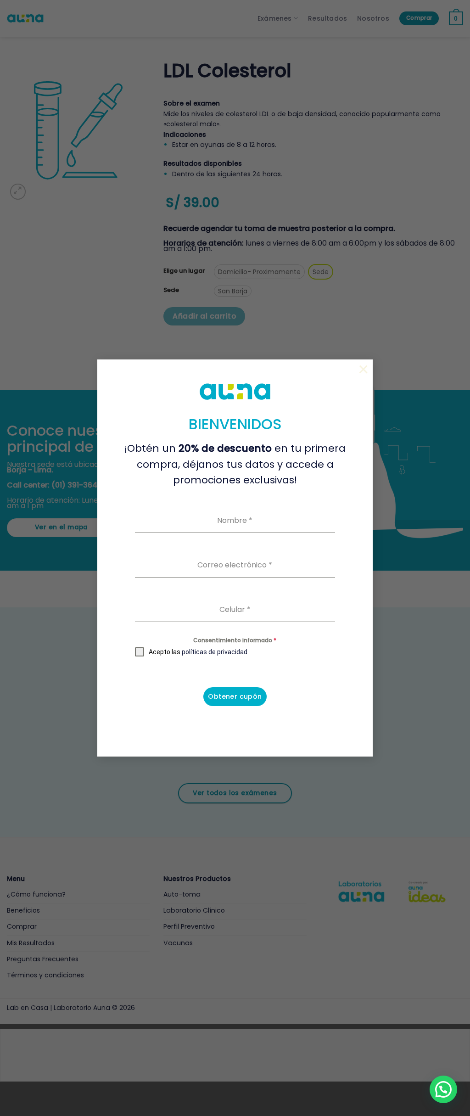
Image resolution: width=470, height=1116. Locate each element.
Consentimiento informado (234, 640)
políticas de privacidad (214, 652)
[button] (443, 1089)
